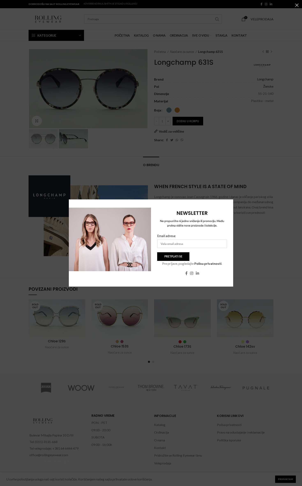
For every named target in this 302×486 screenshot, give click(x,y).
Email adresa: (166, 236)
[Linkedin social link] (197, 273)
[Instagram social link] (192, 273)
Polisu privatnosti (207, 263)
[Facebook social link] (186, 273)
